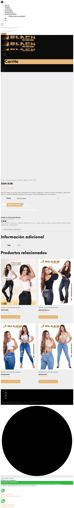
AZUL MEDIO (56, 223)
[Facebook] (2, 221)
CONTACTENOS (10, 14)
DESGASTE (4, 225)
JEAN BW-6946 (5, 374)
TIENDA (7, 8)
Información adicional (12, 229)
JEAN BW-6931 (42, 374)
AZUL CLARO (46, 223)
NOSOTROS (9, 12)
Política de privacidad (16, 16)
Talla (8, 198)
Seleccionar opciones (10, 317)
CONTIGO (8, 10)
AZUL (39, 223)
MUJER (19, 180)
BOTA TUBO (66, 223)
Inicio (2, 180)
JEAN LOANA (4, 310)
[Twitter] (4, 221)
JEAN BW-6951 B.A (43, 310)
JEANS (25, 180)
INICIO (7, 6)
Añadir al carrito (14, 205)
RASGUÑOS (13, 225)
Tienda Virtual (11, 180)
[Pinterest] (5, 221)
